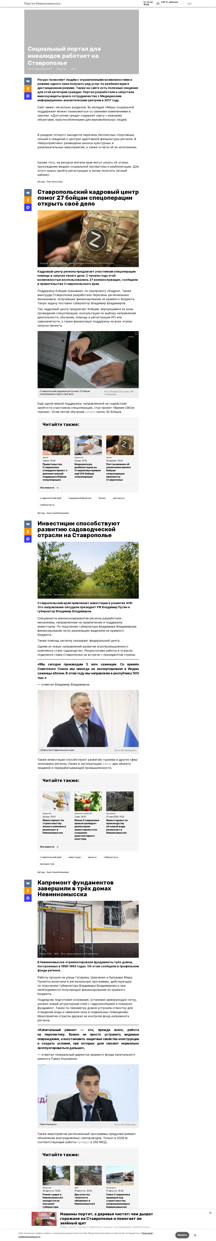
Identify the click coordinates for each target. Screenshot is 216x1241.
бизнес (102, 498)
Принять (182, 1235)
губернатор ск (47, 505)
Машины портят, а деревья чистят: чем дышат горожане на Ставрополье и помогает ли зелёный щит (106, 1218)
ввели (107, 763)
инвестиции (75, 857)
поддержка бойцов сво (80, 498)
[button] (44, 1219)
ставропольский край (50, 498)
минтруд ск (118, 498)
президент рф (47, 864)
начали (90, 412)
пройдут (83, 1142)
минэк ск (92, 857)
